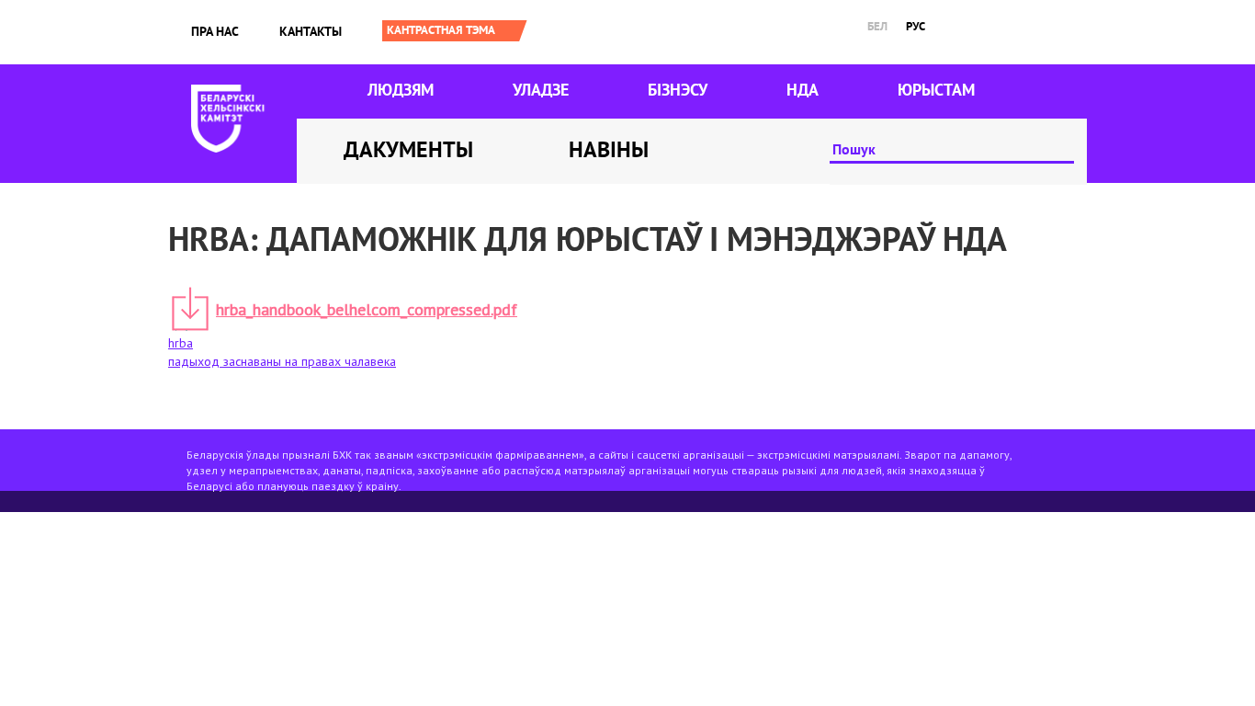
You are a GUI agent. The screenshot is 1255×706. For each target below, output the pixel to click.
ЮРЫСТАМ (936, 89)
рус (915, 26)
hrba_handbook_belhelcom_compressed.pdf (366, 309)
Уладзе (541, 89)
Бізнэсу (677, 89)
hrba (180, 343)
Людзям (400, 89)
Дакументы (408, 149)
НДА (802, 89)
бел (877, 26)
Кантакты (310, 31)
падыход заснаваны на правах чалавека (282, 361)
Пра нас (215, 31)
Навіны (609, 149)
